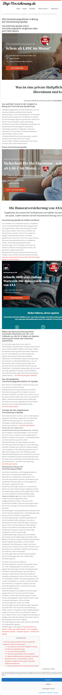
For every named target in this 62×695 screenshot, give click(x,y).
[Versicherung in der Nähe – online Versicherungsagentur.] (20, 4)
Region (25, 9)
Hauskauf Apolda (22, 632)
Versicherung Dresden (9, 464)
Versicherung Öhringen (10, 406)
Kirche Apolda (32, 629)
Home (18, 9)
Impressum (55, 692)
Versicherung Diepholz (27, 425)
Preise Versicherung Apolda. (15, 651)
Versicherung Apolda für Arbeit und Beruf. (20, 654)
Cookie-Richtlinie (42, 692)
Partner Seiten (43, 9)
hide (24, 638)
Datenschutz (49, 692)
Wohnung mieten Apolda (17, 629)
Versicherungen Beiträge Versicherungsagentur (16, 14)
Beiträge (32, 9)
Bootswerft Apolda (8, 632)
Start (3, 14)
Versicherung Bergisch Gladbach (25, 375)
